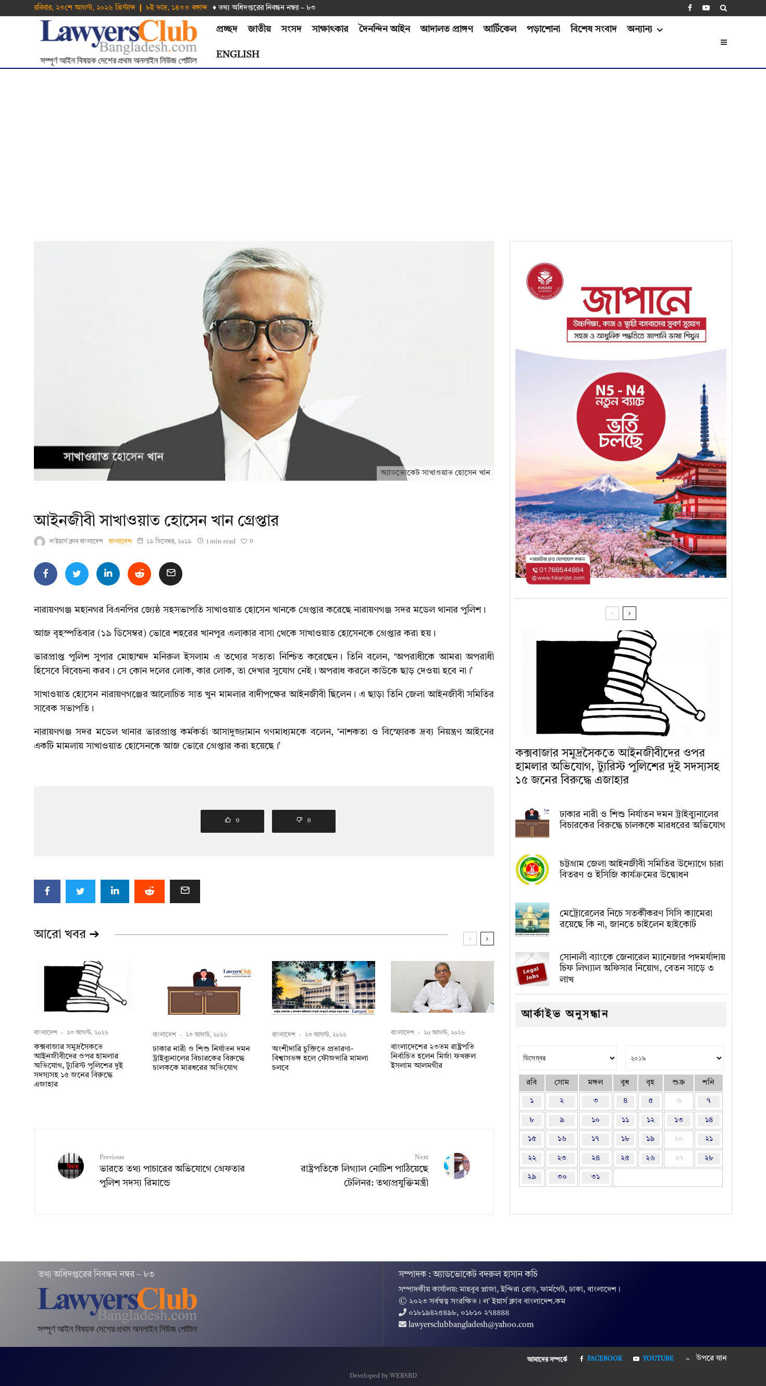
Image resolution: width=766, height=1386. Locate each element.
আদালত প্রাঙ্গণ (447, 29)
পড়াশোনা (543, 29)
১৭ (595, 1139)
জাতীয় (259, 29)
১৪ (709, 1120)
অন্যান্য (639, 29)
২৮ (709, 1158)
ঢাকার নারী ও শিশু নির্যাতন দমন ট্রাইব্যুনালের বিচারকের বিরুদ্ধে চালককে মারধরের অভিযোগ (201, 1058)
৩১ (595, 1177)
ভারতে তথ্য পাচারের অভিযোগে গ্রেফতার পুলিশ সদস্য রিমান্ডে (172, 1171)
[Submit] (139, 574)
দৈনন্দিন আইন (384, 29)
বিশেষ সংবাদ (594, 29)
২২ (532, 1158)
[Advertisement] (383, 147)
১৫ (532, 1139)
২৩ (561, 1158)
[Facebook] (690, 8)
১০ (595, 1120)
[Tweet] (77, 574)
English (238, 54)
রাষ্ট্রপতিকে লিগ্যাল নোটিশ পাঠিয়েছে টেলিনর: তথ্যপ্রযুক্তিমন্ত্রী (364, 1171)
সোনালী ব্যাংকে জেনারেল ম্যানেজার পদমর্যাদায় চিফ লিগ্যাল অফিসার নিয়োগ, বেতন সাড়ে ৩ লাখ (642, 968)
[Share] (45, 574)
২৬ (650, 1158)
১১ (625, 1120)
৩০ (562, 1177)
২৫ (625, 1158)
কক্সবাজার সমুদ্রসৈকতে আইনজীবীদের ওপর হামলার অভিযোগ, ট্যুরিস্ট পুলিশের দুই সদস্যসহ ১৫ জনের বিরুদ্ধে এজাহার (78, 1066)
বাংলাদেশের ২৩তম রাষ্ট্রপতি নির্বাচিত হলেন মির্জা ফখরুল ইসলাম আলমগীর (433, 1056)
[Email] (170, 574)
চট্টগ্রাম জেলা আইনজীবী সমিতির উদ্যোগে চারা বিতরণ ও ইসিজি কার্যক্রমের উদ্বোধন (641, 869)
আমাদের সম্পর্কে (547, 1360)
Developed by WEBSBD (383, 1376)
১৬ (562, 1139)
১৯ (650, 1139)
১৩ (678, 1120)
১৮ (625, 1139)
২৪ (595, 1158)
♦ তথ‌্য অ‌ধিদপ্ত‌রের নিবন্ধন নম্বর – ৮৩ (264, 7)
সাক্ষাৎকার (330, 29)
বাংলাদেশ (120, 542)
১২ (650, 1120)
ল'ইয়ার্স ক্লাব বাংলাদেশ (76, 542)
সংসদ (291, 29)
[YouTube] (706, 8)
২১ (709, 1139)
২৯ (531, 1177)
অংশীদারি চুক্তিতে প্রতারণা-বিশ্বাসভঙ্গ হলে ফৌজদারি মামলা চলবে (320, 1058)
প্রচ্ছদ (227, 29)
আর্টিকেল (500, 29)
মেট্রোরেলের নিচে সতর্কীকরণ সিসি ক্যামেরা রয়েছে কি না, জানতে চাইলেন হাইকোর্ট (636, 919)
